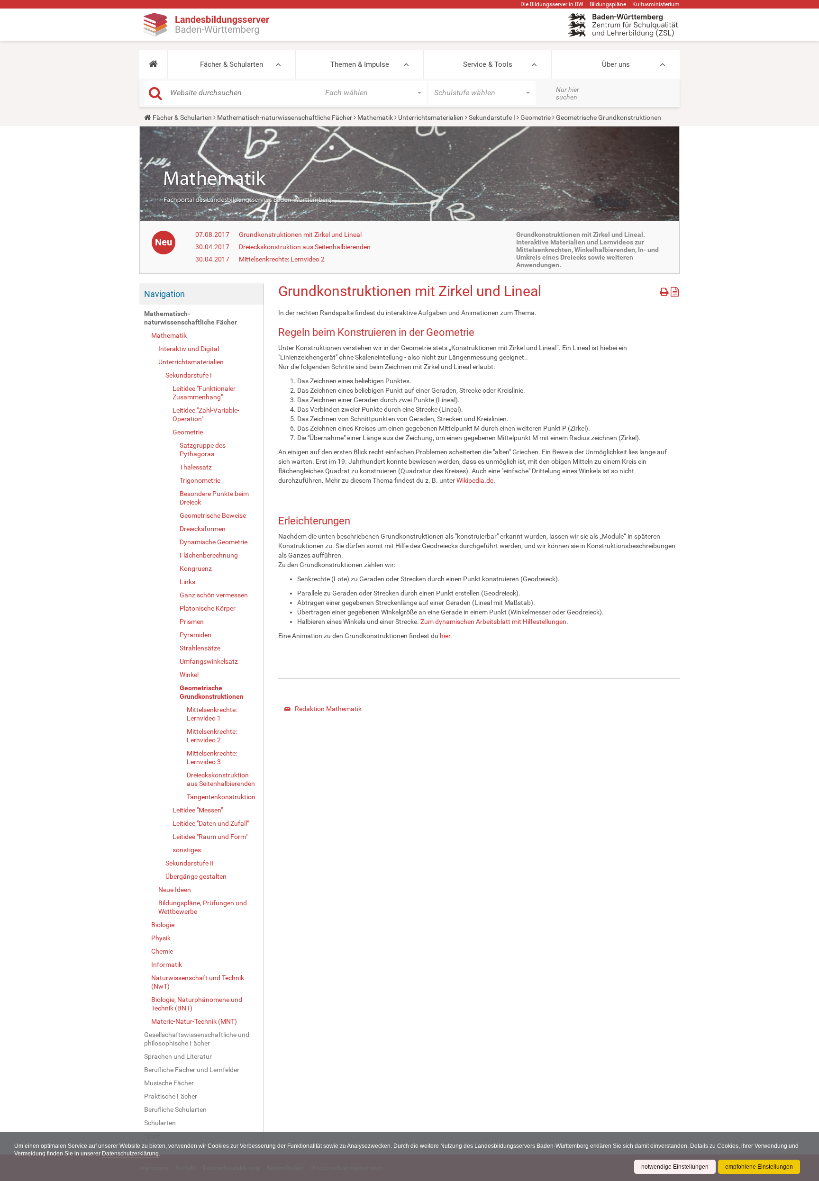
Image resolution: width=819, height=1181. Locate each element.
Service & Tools (487, 64)
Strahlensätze (200, 648)
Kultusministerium (656, 4)
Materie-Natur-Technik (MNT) (194, 1021)
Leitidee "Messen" (198, 810)
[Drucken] (665, 290)
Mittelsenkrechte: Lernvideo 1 (212, 714)
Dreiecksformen (203, 528)
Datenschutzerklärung (130, 1153)
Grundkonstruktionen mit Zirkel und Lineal (300, 234)
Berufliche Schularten (175, 1109)
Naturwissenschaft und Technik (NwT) (197, 982)
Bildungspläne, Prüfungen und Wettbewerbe (202, 907)
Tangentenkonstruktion (221, 797)
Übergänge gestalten (196, 876)
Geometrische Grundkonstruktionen (212, 692)
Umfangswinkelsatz (209, 661)
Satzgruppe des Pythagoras (203, 450)
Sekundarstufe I (492, 117)
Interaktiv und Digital (188, 348)
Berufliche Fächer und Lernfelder (191, 1069)
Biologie (162, 925)
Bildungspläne (608, 4)
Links (187, 582)
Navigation (164, 294)
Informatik (166, 964)
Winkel (189, 674)
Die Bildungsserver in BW (551, 4)
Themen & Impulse (359, 64)
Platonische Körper (208, 608)
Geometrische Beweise (213, 515)
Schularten (160, 1123)
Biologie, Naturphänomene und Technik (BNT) (196, 1004)
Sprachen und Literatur (178, 1056)
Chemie (162, 951)
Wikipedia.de (474, 480)
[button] (153, 64)
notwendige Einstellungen (675, 1166)
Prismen (192, 621)
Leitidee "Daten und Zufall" (211, 823)
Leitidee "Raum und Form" (210, 836)
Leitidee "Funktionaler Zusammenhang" (204, 393)
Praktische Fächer (170, 1096)
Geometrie (535, 117)
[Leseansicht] (675, 290)
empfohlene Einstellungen (759, 1166)
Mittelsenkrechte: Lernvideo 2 (282, 259)
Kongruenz (196, 568)
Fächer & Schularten (231, 64)
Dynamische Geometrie (213, 542)
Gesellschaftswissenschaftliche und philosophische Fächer (196, 1039)
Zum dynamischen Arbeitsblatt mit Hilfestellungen (493, 621)
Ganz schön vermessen (214, 595)
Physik (161, 938)
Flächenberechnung (209, 555)
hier (445, 636)
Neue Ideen (174, 889)
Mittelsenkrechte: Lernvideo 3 (212, 757)
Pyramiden (195, 635)
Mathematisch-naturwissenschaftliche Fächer (284, 117)
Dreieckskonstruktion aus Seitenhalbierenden (305, 247)
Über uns (616, 64)
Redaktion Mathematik (328, 708)
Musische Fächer (169, 1083)
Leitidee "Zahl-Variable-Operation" (206, 414)
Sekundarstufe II (189, 863)
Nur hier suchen (567, 93)
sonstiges (187, 850)
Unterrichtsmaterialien (431, 117)
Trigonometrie (200, 480)
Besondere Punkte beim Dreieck (214, 498)
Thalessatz (196, 467)
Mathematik (375, 117)
